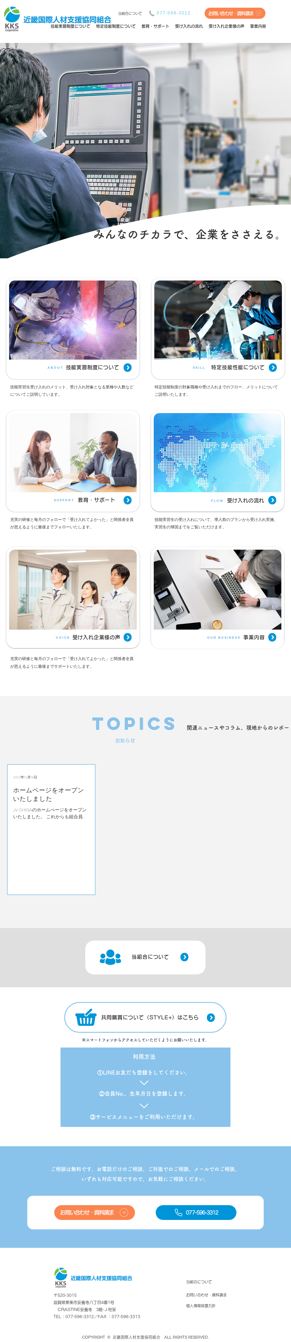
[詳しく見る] (128, 367)
